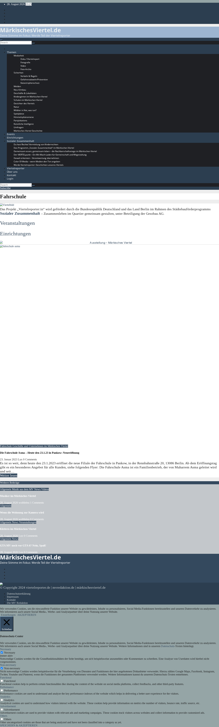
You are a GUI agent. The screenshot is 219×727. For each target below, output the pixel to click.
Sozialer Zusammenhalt (20, 141)
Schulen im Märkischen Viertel (28, 100)
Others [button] (3, 715)
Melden (17, 86)
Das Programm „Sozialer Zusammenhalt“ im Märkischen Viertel (44, 147)
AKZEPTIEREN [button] (26, 614)
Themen (11, 52)
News (37, 489)
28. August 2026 (9, 502)
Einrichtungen (15, 137)
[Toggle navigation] (1, 40)
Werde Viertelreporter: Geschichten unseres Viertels (38, 164)
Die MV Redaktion (17, 602)
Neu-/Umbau (20, 89)
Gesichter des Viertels (24, 103)
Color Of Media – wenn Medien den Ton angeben (37, 161)
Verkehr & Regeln (29, 76)
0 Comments (30, 459)
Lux (20, 459)
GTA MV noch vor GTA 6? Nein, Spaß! (23, 545)
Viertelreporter (15, 168)
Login (10, 178)
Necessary (9, 652)
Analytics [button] (5, 696)
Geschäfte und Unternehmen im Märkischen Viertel (40, 446)
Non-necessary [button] (8, 664)
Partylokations (20, 120)
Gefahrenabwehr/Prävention (34, 79)
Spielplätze (19, 113)
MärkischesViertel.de (30, 30)
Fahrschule (6, 446)
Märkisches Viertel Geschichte (28, 130)
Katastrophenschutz (30, 82)
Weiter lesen (8, 475)
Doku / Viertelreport (30, 59)
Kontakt (11, 175)
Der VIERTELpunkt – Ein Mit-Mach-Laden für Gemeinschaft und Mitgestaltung (50, 154)
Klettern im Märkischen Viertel (18, 528)
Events (11, 134)
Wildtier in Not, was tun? (25, 110)
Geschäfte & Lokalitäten (25, 93)
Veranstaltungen (17, 223)
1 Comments (37, 502)
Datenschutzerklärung (18, 593)
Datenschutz (167, 646)
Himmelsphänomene (24, 117)
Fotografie (25, 62)
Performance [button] (7, 687)
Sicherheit (18, 72)
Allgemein (6, 489)
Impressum (13, 596)
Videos (45, 489)
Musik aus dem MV (23, 489)
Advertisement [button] (8, 706)
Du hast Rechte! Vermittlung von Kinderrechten (36, 144)
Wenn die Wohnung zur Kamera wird (22, 512)
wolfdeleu (24, 502)
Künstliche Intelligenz (24, 123)
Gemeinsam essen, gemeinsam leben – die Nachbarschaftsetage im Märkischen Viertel (55, 151)
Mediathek (19, 55)
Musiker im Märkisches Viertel (18, 496)
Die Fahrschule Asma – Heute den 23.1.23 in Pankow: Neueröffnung (39, 452)
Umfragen (18, 127)
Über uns (12, 171)
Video (23, 65)
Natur (16, 106)
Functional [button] (5, 677)
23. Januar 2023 (9, 459)
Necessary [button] (5, 649)
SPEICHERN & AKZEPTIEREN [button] (18, 725)
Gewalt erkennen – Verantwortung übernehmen (36, 158)
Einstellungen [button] (8, 614)
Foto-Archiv (26, 69)
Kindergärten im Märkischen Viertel (30, 96)
